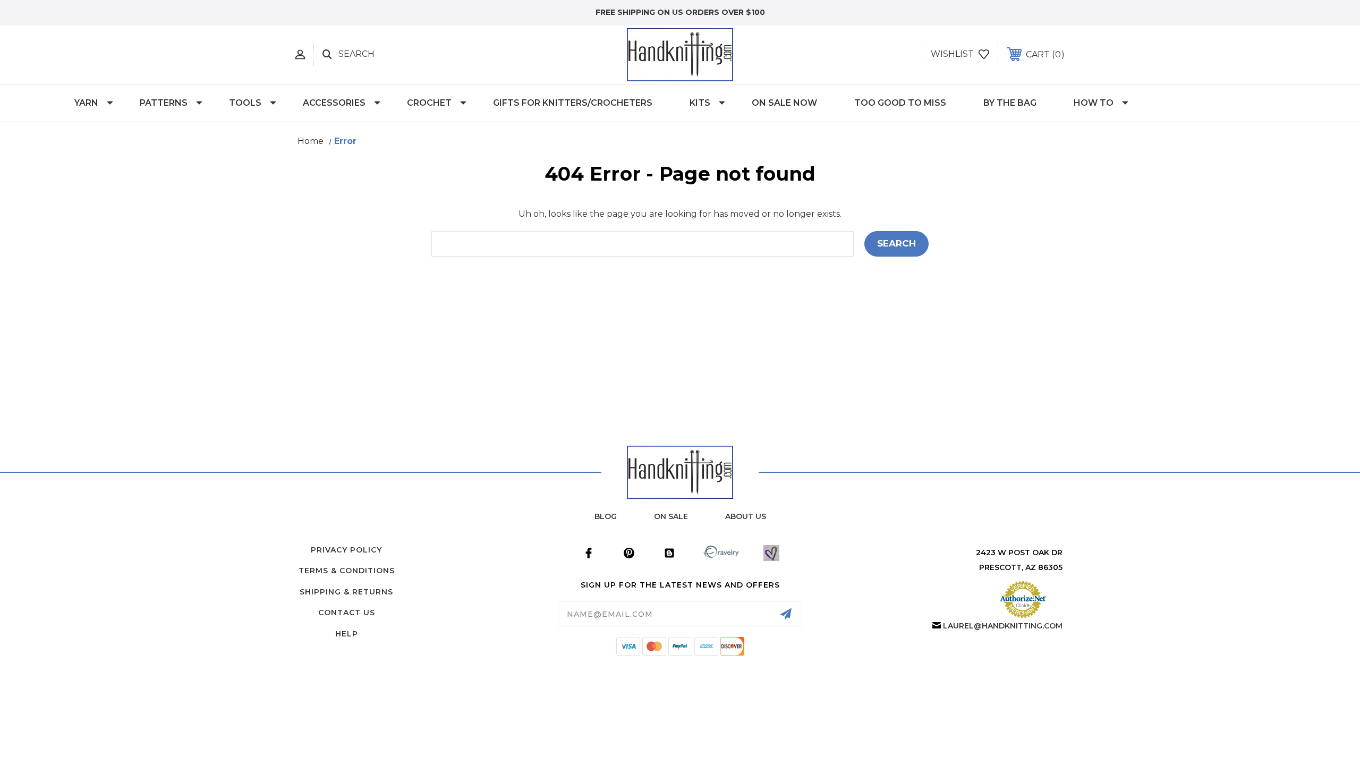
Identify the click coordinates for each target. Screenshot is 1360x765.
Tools (245, 103)
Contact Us (346, 612)
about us (745, 516)
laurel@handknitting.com (1002, 626)
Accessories (334, 103)
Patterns (164, 103)
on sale (671, 516)
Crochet (429, 103)
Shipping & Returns (346, 592)
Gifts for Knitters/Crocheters (572, 103)
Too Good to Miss (900, 103)
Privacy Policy (346, 550)
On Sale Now (784, 103)
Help (346, 634)
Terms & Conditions (347, 570)
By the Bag (1009, 103)
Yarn (86, 103)
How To (1094, 103)
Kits (700, 103)
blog (605, 516)
